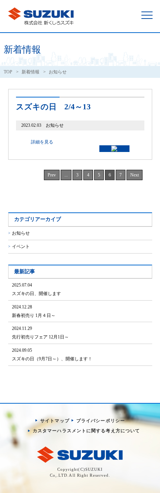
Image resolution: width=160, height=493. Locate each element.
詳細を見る (42, 142)
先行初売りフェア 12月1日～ (40, 333)
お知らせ (21, 233)
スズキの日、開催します (36, 289)
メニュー (147, 14)
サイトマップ (55, 420)
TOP (8, 72)
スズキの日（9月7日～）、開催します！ (52, 354)
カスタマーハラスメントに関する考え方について (86, 430)
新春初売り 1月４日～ (33, 311)
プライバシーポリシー (100, 420)
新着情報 (30, 72)
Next (134, 175)
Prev (52, 175)
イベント (21, 246)
